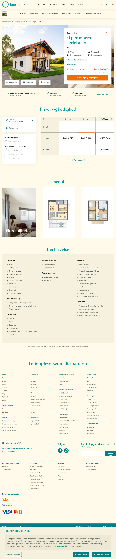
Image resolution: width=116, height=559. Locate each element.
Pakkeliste (5, 466)
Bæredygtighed (90, 466)
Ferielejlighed (91, 399)
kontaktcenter (12, 451)
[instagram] (66, 452)
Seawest (33, 384)
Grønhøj (32, 378)
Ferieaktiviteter (92, 374)
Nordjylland (90, 430)
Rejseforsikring (34, 489)
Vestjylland (90, 433)
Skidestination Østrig (8, 421)
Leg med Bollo (34, 421)
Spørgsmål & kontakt (76, 4)
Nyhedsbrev (61, 473)
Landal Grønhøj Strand (65, 396)
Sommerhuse (91, 412)
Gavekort (61, 479)
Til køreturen (34, 417)
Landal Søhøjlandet (65, 409)
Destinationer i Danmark (37, 399)
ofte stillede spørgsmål (15, 448)
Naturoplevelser (35, 406)
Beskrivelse (71, 65)
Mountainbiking (92, 387)
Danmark (5, 378)
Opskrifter (33, 409)
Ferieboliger (90, 396)
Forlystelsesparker (64, 381)
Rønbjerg (33, 381)
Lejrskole (5, 412)
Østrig (4, 400)
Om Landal (61, 466)
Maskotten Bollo (35, 402)
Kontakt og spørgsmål (37, 466)
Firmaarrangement (7, 409)
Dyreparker (62, 378)
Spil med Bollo (34, 424)
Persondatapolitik (35, 473)
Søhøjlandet (34, 387)
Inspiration (53, 4)
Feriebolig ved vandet (93, 409)
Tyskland (5, 397)
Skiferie (4, 417)
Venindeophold (63, 433)
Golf (88, 381)
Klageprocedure (35, 479)
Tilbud (63, 4)
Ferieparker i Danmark (66, 389)
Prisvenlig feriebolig (93, 406)
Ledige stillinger (91, 469)
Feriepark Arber (73, 33)
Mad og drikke (91, 384)
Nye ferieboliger (92, 418)
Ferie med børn (63, 424)
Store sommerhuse (93, 415)
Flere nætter (78, 160)
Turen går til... (34, 396)
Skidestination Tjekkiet (9, 427)
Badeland (90, 378)
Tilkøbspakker (6, 469)
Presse (32, 412)
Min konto (33, 469)
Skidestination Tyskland (9, 430)
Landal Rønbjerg (64, 402)
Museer (61, 384)
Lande (4, 374)
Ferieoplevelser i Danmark (67, 374)
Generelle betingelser (37, 482)
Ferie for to (62, 430)
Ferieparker (42, 4)
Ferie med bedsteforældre (67, 421)
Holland (4, 384)
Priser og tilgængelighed (87, 77)
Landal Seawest (63, 406)
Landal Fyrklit (63, 399)
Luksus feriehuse (92, 402)
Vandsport (90, 390)
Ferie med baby (63, 417)
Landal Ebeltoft (63, 393)
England (4, 381)
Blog (31, 392)
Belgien (4, 394)
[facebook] (60, 452)
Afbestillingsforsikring (37, 485)
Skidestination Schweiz (9, 424)
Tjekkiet (4, 390)
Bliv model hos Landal (64, 469)
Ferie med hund (63, 427)
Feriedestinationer (92, 423)
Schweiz (5, 387)
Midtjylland (90, 427)
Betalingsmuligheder (36, 476)
